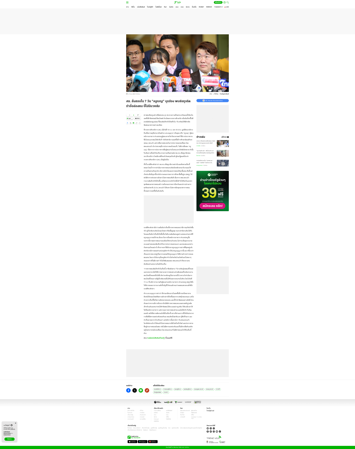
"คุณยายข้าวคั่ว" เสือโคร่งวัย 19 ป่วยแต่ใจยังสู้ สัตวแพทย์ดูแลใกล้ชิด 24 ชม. (205, 152)
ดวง (155, 415)
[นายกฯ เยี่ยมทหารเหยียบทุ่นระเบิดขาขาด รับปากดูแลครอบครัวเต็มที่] (223, 143)
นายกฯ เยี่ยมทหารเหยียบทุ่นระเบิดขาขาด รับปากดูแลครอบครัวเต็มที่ (205, 142)
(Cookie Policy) (7, 434)
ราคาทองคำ (131, 419)
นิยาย (155, 417)
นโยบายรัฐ (130, 415)
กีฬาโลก (182, 415)
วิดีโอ (167, 417)
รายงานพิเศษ (157, 410)
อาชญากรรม (199, 165)
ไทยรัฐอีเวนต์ (210, 411)
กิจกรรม (130, 428)
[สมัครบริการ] (212, 191)
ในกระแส (198, 155)
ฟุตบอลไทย (194, 410)
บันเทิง (167, 412)
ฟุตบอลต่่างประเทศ (185, 410)
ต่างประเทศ (143, 415)
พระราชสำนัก (131, 410)
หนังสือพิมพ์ (169, 410)
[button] (127, 123)
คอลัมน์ (156, 412)
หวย (167, 415)
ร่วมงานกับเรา (137, 428)
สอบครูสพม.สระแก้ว (198, 389)
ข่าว (211, 94)
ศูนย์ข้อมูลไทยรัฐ (162, 428)
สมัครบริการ (218, 2)
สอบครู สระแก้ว (209, 389)
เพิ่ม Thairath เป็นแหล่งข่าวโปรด (214, 100)
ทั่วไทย (216, 94)
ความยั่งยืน (143, 419)
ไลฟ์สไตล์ (168, 419)
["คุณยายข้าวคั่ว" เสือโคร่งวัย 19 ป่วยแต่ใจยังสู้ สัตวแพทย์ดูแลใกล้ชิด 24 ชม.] (223, 153)
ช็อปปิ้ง (209, 408)
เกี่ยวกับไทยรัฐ (145, 428)
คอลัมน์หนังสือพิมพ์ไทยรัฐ (155, 338)
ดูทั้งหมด (224, 137)
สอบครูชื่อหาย (177, 389)
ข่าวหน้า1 (166, 392)
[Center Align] (15, 423)
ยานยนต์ (142, 417)
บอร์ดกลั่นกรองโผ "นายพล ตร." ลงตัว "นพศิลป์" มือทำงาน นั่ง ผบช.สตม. (204, 162)
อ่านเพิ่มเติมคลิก (7, 432)
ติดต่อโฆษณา (152, 430)
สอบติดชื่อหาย (157, 389)
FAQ (169, 428)
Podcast (156, 419)
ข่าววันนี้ (218, 389)
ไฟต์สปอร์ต (194, 412)
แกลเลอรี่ (182, 417)
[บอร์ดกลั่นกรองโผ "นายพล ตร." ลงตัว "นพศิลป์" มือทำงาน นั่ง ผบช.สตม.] (223, 163)
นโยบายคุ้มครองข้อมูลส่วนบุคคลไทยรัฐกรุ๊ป (191, 428)
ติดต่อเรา (145, 430)
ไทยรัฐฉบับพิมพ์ (157, 392)
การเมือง (198, 145)
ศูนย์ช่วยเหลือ (175, 428)
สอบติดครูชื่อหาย (187, 389)
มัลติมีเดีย (156, 421)
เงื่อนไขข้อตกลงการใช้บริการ (135, 430)
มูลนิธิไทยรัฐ (154, 428)
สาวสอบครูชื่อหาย (167, 389)
